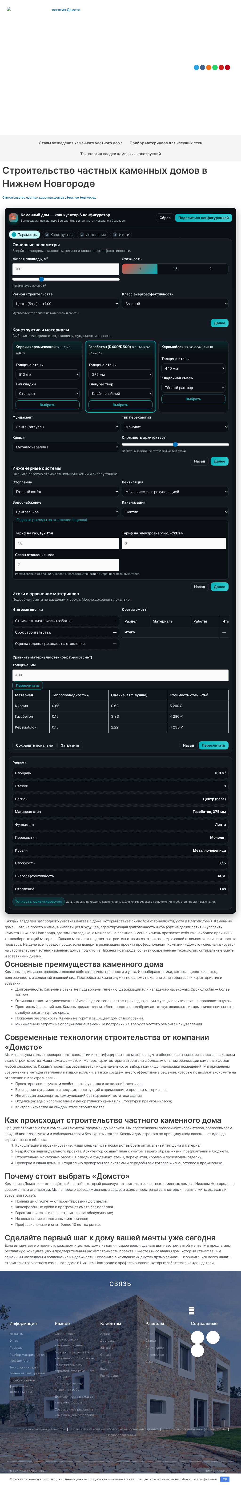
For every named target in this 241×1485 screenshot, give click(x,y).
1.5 (175, 268)
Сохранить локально (34, 745)
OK (225, 1479)
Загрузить (70, 745)
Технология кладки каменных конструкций (120, 153)
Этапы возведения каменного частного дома (81, 143)
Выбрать (47, 405)
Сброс (165, 218)
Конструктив (59, 234)
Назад (199, 461)
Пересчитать (27, 685)
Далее (219, 323)
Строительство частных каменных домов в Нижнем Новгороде (49, 197)
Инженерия (93, 234)
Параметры (25, 234)
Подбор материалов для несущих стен (166, 143)
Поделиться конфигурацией (203, 218)
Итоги (121, 234)
